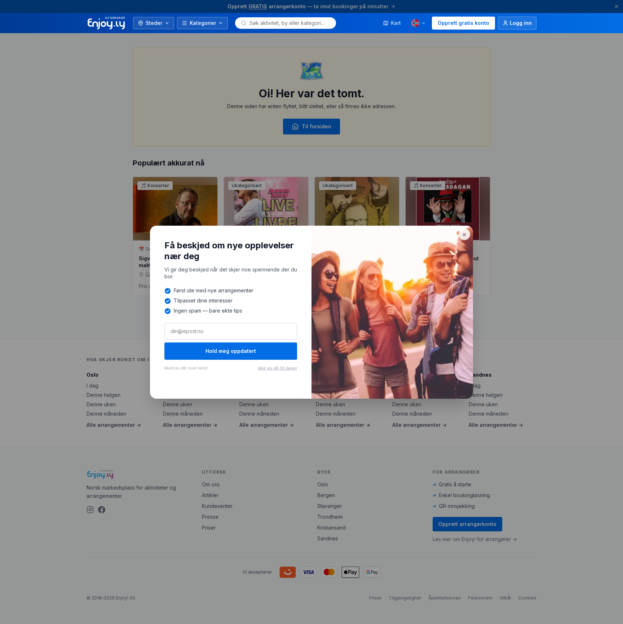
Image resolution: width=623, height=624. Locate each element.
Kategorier (203, 23)
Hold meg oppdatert (231, 351)
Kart (396, 23)
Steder (154, 23)
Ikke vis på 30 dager (277, 368)
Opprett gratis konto (463, 23)
